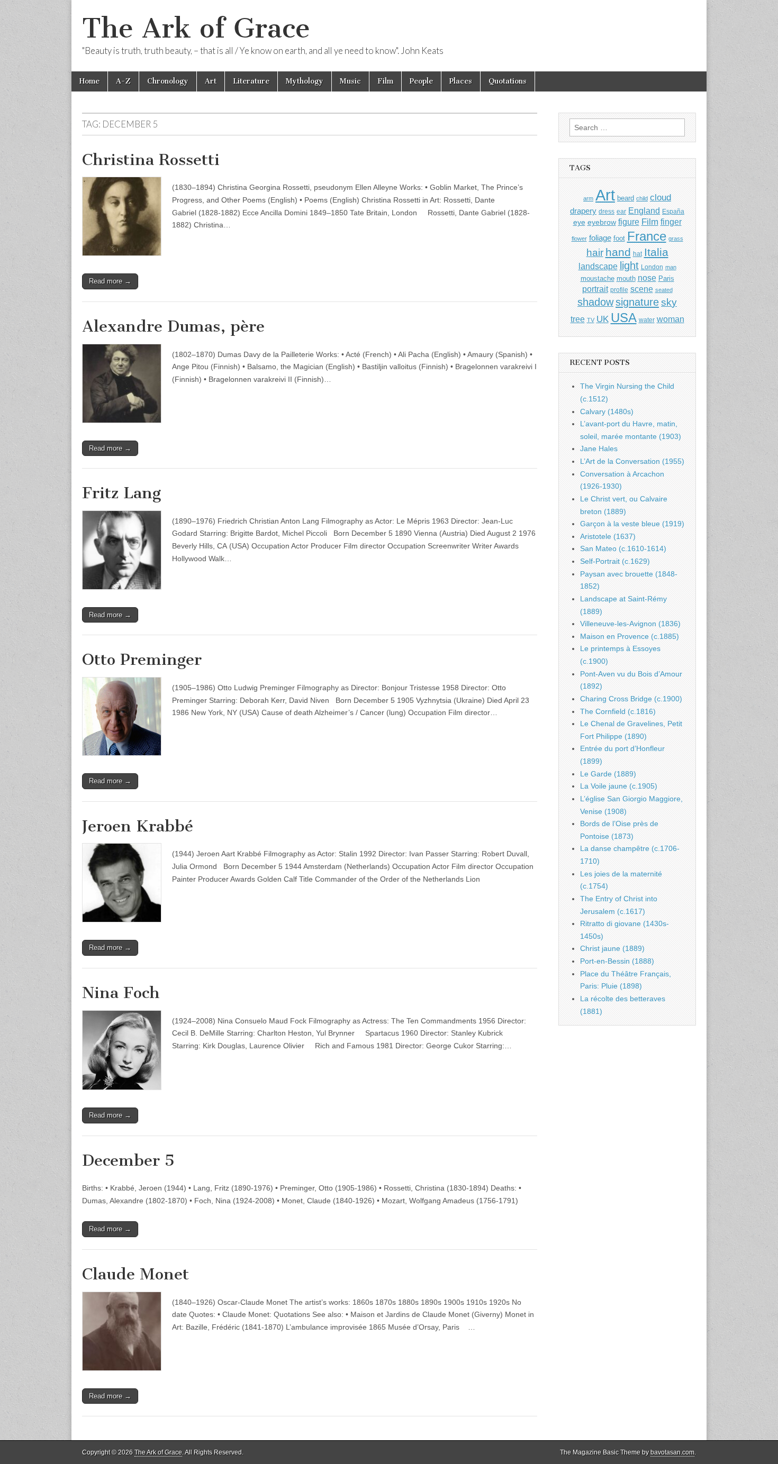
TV (590, 320)
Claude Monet (135, 1274)
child (642, 198)
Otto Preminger (142, 659)
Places (460, 81)
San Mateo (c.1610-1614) (623, 548)
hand (618, 252)
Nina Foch (121, 992)
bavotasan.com (672, 1452)
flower (579, 238)
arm (588, 198)
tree (578, 319)
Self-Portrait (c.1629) (615, 561)
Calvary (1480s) (607, 411)
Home (89, 81)
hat (637, 254)
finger (671, 221)
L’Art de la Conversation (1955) (632, 461)
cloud (660, 197)
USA (624, 317)
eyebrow (601, 222)
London (652, 266)
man (670, 267)
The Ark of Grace (196, 28)
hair (594, 252)
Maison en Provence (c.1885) (629, 636)
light (629, 265)
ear (621, 211)
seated (664, 290)
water (647, 320)
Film (385, 81)
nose (647, 277)
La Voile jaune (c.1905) (618, 786)
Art (210, 81)
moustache (597, 278)
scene (641, 289)
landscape (598, 266)
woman (670, 319)
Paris (666, 278)
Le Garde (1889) (608, 774)
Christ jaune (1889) (612, 948)
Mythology (304, 81)
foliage (600, 238)
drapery (583, 210)
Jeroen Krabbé (137, 826)
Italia (656, 252)
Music (350, 81)
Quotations (507, 81)
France (646, 236)
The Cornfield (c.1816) (618, 711)
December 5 (128, 1160)
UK (602, 319)
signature (637, 302)
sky (669, 302)
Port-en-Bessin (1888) (617, 961)
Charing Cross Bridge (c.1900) (631, 698)
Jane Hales (599, 448)
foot (619, 238)
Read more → (110, 281)
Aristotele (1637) (608, 536)
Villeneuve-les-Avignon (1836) (630, 623)
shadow (595, 302)
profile (619, 290)
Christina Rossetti (151, 159)
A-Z (123, 81)
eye (579, 222)
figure (628, 221)
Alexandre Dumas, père (173, 326)
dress (606, 211)
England (644, 210)
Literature (251, 81)
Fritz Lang (121, 492)
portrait (595, 289)
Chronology (167, 81)
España (673, 211)
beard (625, 198)
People (421, 81)
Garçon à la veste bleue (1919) (632, 523)
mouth (626, 278)
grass (675, 238)
